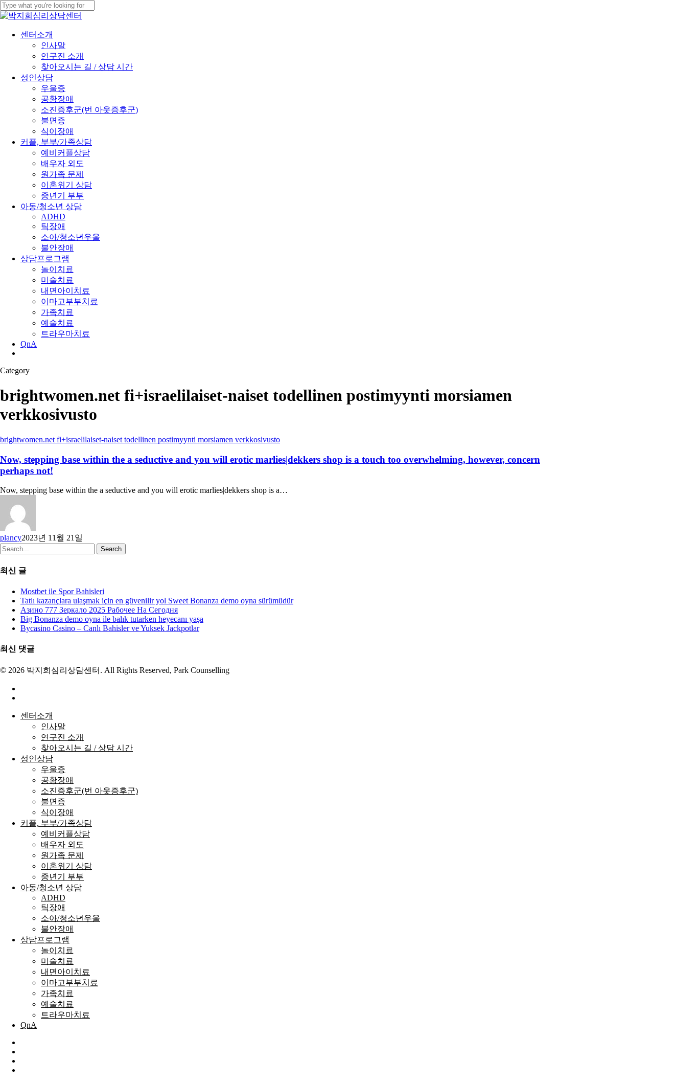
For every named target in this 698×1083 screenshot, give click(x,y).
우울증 (53, 769)
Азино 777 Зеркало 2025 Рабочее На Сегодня (99, 609)
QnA (28, 1025)
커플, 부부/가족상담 (56, 823)
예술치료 (57, 1004)
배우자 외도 (62, 844)
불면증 (53, 801)
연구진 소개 (62, 737)
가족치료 (57, 993)
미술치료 (57, 961)
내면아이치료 (65, 971)
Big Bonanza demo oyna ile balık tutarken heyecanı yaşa (111, 619)
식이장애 (57, 812)
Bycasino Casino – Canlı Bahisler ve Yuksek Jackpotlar (109, 628)
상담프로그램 (44, 939)
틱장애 (53, 907)
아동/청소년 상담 (51, 887)
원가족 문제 (62, 855)
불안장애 (57, 928)
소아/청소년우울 (70, 918)
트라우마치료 (65, 1014)
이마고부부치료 (69, 982)
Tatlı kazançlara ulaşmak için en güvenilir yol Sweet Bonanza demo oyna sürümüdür (156, 600)
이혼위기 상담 (66, 866)
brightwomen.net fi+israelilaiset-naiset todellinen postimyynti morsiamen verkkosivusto (140, 439)
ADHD (53, 897)
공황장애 (57, 780)
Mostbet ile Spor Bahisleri (62, 591)
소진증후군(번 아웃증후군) (89, 790)
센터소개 (36, 715)
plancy (10, 537)
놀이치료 (57, 950)
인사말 (53, 726)
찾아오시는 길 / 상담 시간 (87, 747)
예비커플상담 (65, 833)
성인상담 (36, 758)
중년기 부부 (62, 876)
